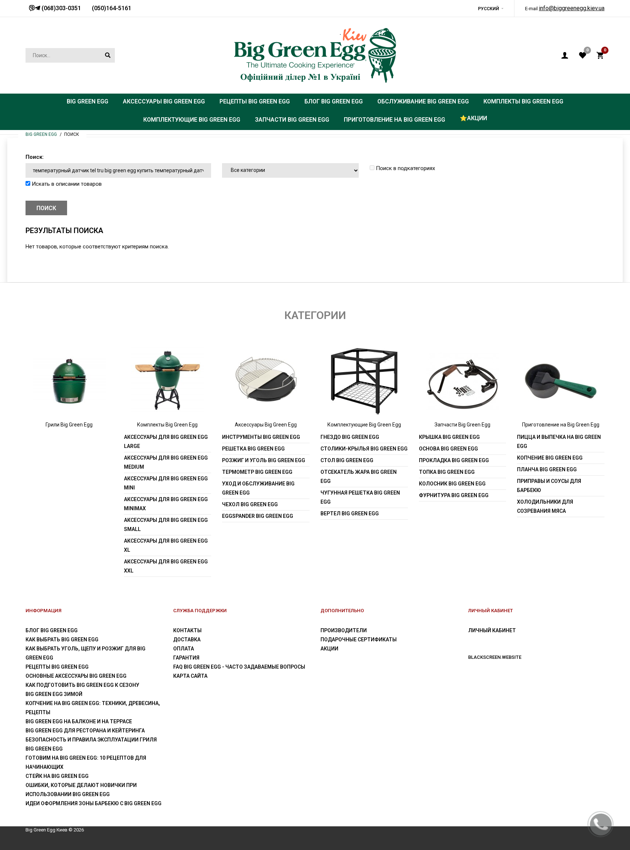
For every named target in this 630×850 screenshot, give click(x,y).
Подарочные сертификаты (358, 639)
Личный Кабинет (492, 630)
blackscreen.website (494, 657)
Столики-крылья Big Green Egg (364, 449)
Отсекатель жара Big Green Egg (358, 476)
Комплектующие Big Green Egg (364, 425)
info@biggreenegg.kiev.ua (571, 8)
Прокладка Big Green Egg (454, 460)
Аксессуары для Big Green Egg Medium (166, 462)
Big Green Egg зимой (54, 694)
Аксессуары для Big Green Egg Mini (166, 483)
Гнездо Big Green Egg (349, 437)
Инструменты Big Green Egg (261, 437)
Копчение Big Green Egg (550, 458)
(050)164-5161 (111, 8)
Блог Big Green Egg (52, 630)
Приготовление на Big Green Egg (560, 425)
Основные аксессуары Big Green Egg (76, 676)
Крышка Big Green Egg (449, 437)
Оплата (183, 649)
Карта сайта (190, 676)
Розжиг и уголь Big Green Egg (263, 460)
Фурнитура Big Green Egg (454, 495)
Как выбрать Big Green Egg (62, 639)
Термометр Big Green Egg (257, 472)
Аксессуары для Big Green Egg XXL (166, 566)
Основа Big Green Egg (448, 449)
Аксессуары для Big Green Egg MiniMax (166, 503)
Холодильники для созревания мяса (545, 506)
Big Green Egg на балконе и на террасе (79, 721)
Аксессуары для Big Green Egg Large (166, 441)
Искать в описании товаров (66, 184)
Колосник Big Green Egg (452, 484)
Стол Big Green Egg (346, 460)
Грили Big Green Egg (69, 425)
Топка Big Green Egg (447, 472)
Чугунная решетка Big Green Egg (360, 497)
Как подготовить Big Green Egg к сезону (82, 685)
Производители (343, 630)
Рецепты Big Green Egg (57, 667)
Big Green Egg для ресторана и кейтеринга (85, 730)
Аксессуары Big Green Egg (266, 425)
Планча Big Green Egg (547, 469)
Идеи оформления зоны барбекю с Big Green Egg (94, 803)
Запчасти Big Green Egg (462, 425)
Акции (329, 649)
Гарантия (186, 658)
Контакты (187, 630)
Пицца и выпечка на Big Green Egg (559, 441)
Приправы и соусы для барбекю (549, 485)
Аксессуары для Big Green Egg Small (166, 524)
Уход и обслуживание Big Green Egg (258, 488)
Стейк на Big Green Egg (57, 776)
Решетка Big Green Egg (253, 449)
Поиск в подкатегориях (404, 168)
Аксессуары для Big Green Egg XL (166, 545)
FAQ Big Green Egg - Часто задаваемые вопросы (239, 667)
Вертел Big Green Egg (349, 513)
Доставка (187, 639)
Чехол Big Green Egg (250, 504)
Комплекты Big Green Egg (167, 425)
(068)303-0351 (60, 8)
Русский (488, 8)
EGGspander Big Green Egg (257, 516)
